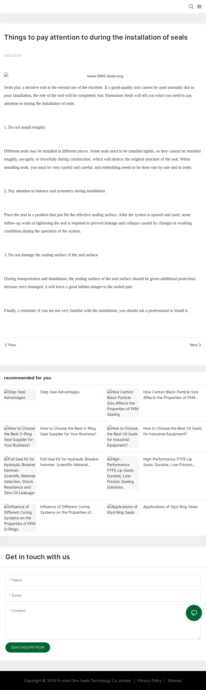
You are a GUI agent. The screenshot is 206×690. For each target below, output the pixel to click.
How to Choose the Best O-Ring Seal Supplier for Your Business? (68, 431)
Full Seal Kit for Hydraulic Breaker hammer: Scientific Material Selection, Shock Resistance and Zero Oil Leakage (69, 462)
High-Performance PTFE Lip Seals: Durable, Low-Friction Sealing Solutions (167, 462)
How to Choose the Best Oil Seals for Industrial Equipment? (172, 431)
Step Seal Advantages (59, 392)
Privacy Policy (150, 680)
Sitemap (174, 680)
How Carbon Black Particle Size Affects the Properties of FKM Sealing (170, 395)
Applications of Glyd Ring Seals (170, 506)
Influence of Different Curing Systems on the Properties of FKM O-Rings (65, 509)
